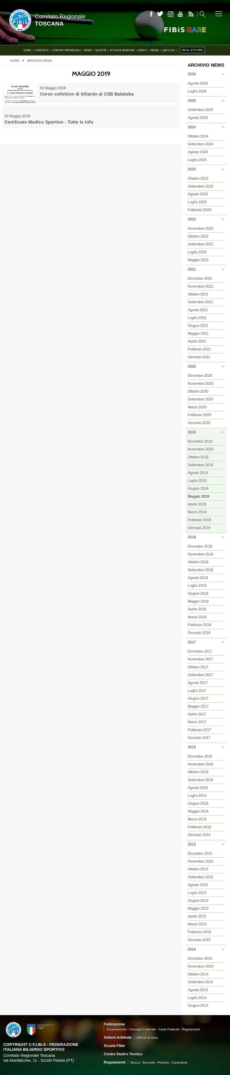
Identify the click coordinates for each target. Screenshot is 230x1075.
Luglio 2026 (197, 91)
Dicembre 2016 (200, 756)
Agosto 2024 (198, 152)
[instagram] (171, 14)
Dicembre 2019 (200, 441)
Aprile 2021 (197, 341)
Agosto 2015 (198, 885)
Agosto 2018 (198, 578)
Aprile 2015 (197, 916)
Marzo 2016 (197, 819)
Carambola (179, 1062)
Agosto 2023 (198, 194)
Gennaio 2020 (199, 423)
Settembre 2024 (200, 144)
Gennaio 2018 (199, 633)
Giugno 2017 (198, 698)
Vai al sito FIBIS (192, 50)
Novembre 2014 (200, 966)
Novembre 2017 (200, 659)
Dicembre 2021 (200, 278)
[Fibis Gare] (178, 29)
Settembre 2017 (200, 675)
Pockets (163, 1062)
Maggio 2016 (198, 811)
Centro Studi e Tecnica (123, 1054)
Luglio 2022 (197, 252)
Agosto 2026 (198, 83)
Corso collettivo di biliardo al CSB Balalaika (87, 94)
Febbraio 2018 (199, 625)
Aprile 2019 (197, 504)
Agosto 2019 (198, 473)
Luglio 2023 (197, 202)
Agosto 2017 (198, 683)
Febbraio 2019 (199, 520)
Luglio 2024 (197, 160)
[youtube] (180, 14)
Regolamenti (191, 1029)
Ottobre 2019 (198, 457)
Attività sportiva (122, 50)
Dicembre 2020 (200, 376)
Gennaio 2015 (199, 940)
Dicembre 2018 (200, 546)
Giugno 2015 (198, 900)
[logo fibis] (19, 32)
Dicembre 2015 (200, 853)
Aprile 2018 (197, 609)
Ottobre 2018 (198, 562)
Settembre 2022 (200, 244)
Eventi (142, 50)
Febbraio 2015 (199, 932)
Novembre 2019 (200, 449)
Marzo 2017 (197, 722)
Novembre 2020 (200, 383)
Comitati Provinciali (66, 50)
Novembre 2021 (200, 286)
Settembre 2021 (200, 302)
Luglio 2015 (197, 893)
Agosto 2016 (198, 788)
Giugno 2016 (198, 803)
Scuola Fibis (114, 1046)
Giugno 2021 (198, 326)
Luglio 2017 (197, 691)
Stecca (135, 1062)
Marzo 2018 (197, 617)
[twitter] (160, 14)
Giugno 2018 (198, 593)
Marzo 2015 (197, 924)
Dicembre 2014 (200, 958)
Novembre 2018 (200, 554)
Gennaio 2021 (199, 357)
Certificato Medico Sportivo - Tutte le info (48, 122)
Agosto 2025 (198, 118)
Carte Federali (169, 1029)
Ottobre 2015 (198, 869)
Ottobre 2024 (198, 136)
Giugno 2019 (198, 488)
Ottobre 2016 (198, 772)
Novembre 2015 (200, 861)
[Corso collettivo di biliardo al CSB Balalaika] (20, 93)
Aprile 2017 (197, 714)
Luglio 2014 (197, 998)
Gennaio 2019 (199, 528)
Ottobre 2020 (198, 391)
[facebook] (151, 14)
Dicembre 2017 (200, 651)
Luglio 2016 (197, 796)
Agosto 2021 (198, 310)
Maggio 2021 (198, 333)
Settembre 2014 (200, 982)
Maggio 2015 (198, 908)
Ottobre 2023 (198, 178)
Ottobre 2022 (198, 236)
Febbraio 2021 (199, 349)
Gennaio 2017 (199, 738)
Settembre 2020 (200, 399)
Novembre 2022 (200, 228)
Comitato (42, 50)
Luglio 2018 (197, 586)
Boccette (149, 1062)
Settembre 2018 (200, 570)
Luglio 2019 (197, 481)
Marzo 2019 (197, 512)
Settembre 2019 (200, 465)
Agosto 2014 (198, 990)
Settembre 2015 (200, 877)
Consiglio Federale (142, 1029)
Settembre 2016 (200, 780)
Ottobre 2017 (198, 667)
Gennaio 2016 (199, 835)
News (88, 50)
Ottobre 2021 (198, 294)
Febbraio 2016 (199, 827)
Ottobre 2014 (198, 974)
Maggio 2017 (198, 706)
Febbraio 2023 (199, 210)
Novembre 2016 (200, 764)
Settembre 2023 (200, 186)
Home (27, 50)
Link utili (168, 50)
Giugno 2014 (198, 1005)
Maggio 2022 (198, 260)
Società (100, 50)
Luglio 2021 (197, 318)
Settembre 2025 (200, 110)
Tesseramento (116, 1029)
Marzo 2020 (197, 407)
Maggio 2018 (198, 601)
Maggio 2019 (198, 496)
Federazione (114, 1024)
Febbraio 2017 (199, 730)
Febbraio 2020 (199, 415)
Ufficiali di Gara (147, 1037)
